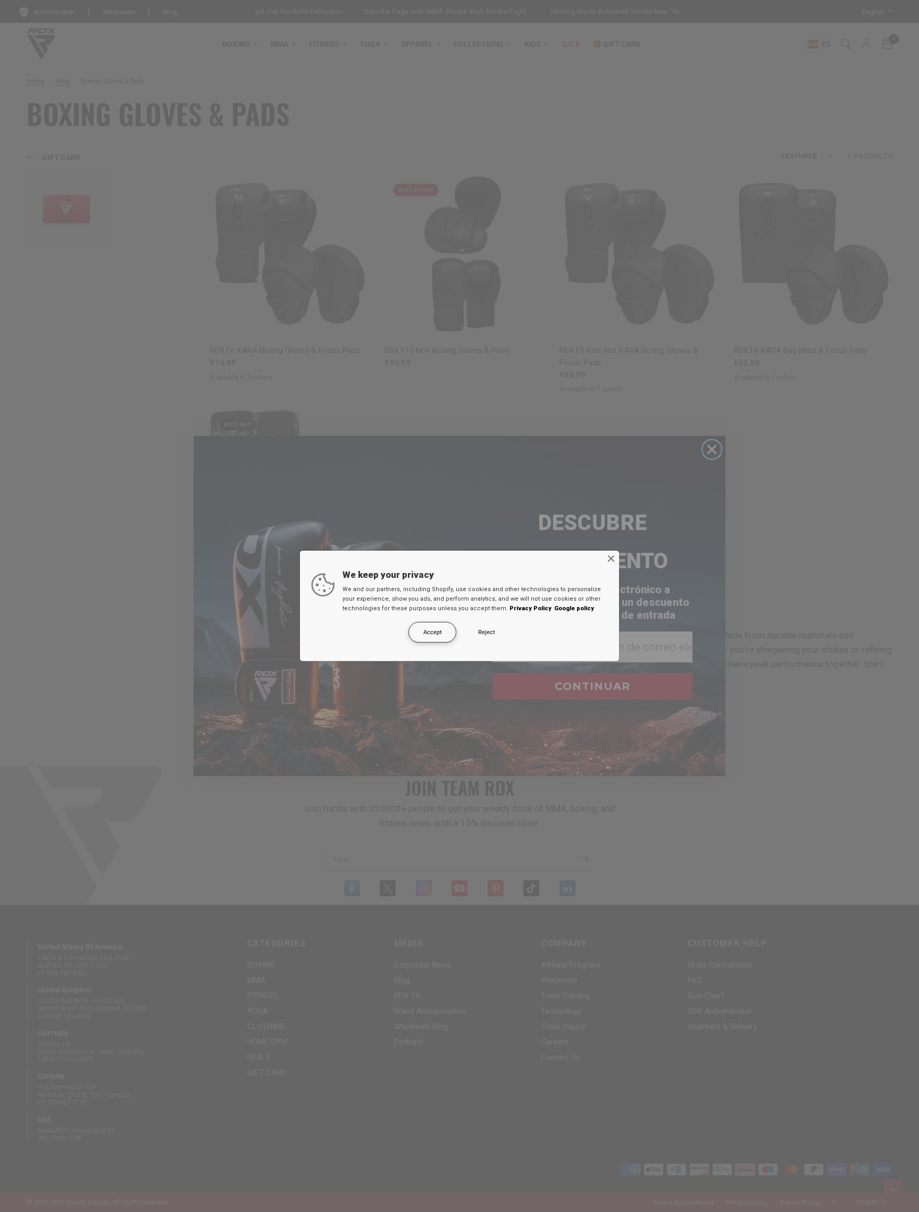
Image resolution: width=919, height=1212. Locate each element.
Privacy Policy (530, 608)
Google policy (574, 608)
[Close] (611, 558)
